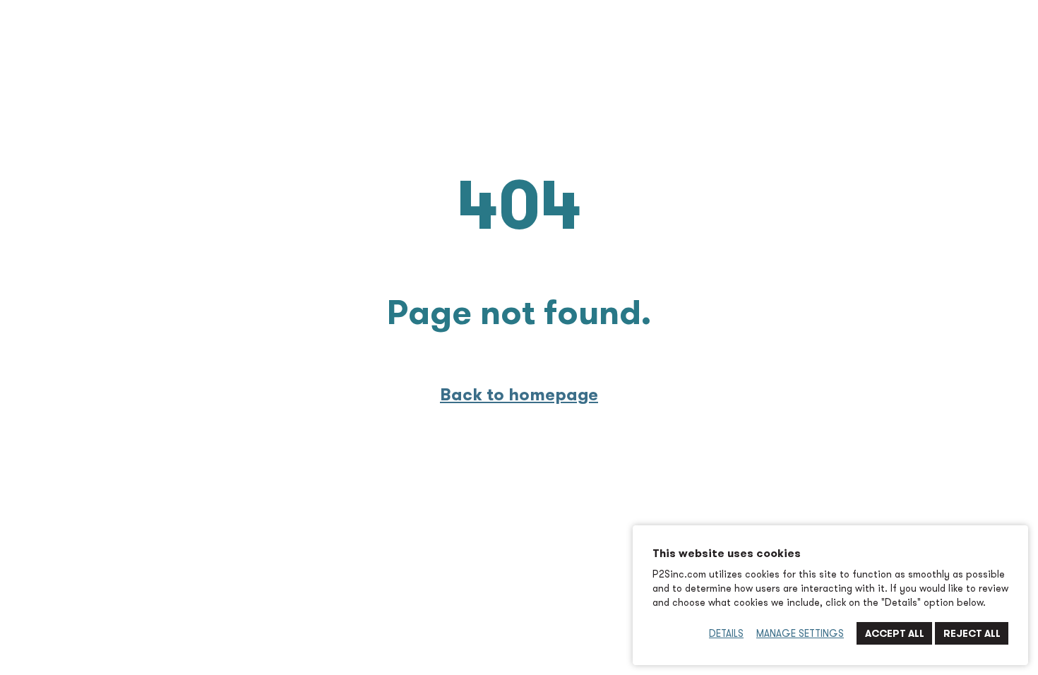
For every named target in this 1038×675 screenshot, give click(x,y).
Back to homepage (519, 394)
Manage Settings (800, 633)
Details (726, 633)
